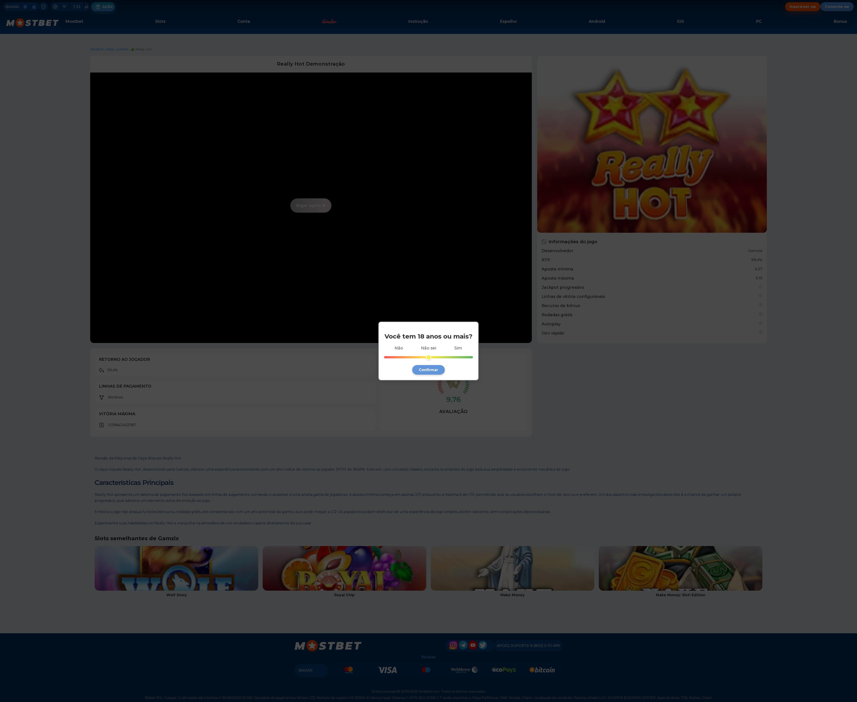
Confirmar (428, 370)
